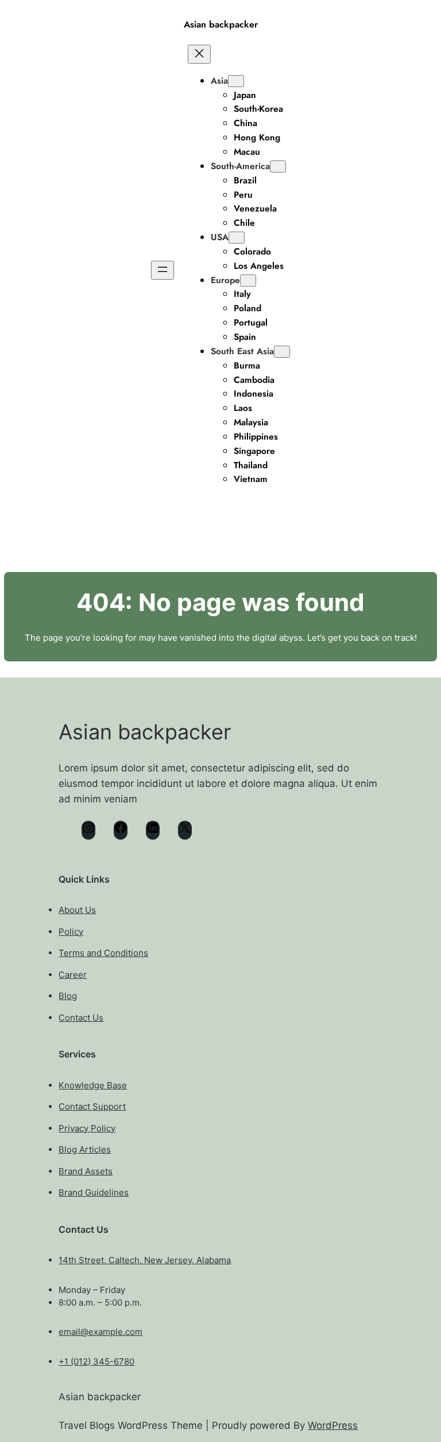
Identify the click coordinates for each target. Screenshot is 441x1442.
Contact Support (92, 1106)
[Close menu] (199, 54)
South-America (240, 166)
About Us (77, 909)
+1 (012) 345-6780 (96, 1361)
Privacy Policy (87, 1128)
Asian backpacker (221, 24)
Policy (71, 931)
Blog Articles (85, 1149)
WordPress (333, 1425)
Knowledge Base (93, 1085)
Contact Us (81, 1017)
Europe (225, 280)
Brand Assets (86, 1171)
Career (73, 974)
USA (220, 237)
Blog (68, 995)
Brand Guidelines (94, 1192)
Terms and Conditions (103, 952)
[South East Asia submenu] (282, 352)
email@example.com (100, 1331)
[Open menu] (162, 270)
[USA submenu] (237, 238)
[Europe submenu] (248, 281)
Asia (219, 80)
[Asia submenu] (236, 81)
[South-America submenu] (278, 166)
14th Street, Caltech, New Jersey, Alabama (145, 1260)
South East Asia (242, 351)
